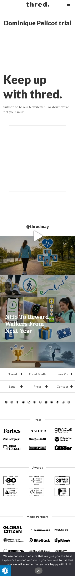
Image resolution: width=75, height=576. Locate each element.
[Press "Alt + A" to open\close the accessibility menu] (5, 570)
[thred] (38, 5)
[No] (70, 564)
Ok (38, 570)
